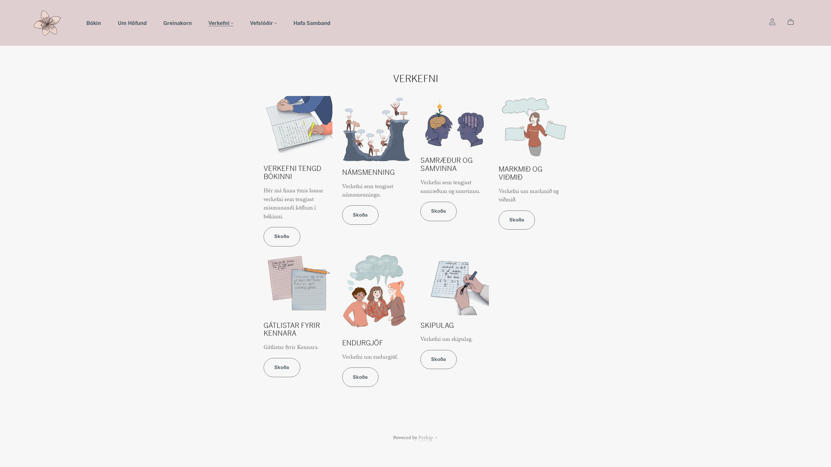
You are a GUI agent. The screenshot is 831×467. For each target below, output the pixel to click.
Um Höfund (132, 22)
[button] (436, 438)
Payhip (425, 437)
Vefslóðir (262, 22)
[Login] (772, 21)
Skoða (281, 236)
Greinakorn (177, 22)
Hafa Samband (311, 22)
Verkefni (219, 22)
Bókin (93, 22)
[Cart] (793, 22)
